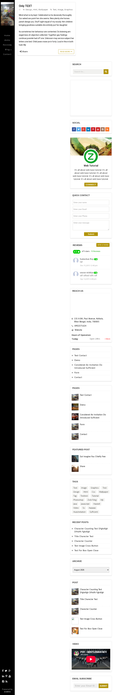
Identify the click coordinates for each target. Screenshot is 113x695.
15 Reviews (95, 251)
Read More (65, 51)
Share (82, 466)
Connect (91, 184)
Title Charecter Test (83, 536)
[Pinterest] (6, 676)
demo (7, 40)
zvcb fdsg (92, 500)
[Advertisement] (91, 98)
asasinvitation (79, 512)
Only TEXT (25, 6)
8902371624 (80, 326)
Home (7, 35)
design (29, 10)
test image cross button (86, 546)
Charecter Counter (83, 541)
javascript (85, 504)
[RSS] (6, 681)
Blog (7, 49)
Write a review (103, 245)
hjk (102, 500)
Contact (7, 54)
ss (84, 508)
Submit (91, 234)
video (76, 508)
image (60, 10)
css (93, 492)
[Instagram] (3, 681)
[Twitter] (6, 670)
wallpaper (43, 10)
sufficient (94, 512)
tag (74, 496)
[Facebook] (2, 670)
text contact (80, 356)
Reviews (7, 45)
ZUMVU (7, 691)
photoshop (78, 500)
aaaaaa (92, 508)
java (75, 504)
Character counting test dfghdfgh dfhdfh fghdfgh (91, 530)
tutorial (95, 496)
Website (78, 330)
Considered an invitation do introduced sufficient (88, 366)
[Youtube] (10, 676)
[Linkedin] (3, 676)
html (35, 10)
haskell (97, 504)
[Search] (106, 71)
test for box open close (86, 551)
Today (75, 338)
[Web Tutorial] (7, 24)
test (105, 487)
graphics (68, 10)
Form (76, 373)
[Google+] (10, 670)
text (55, 10)
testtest (84, 496)
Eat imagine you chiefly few (93, 457)
